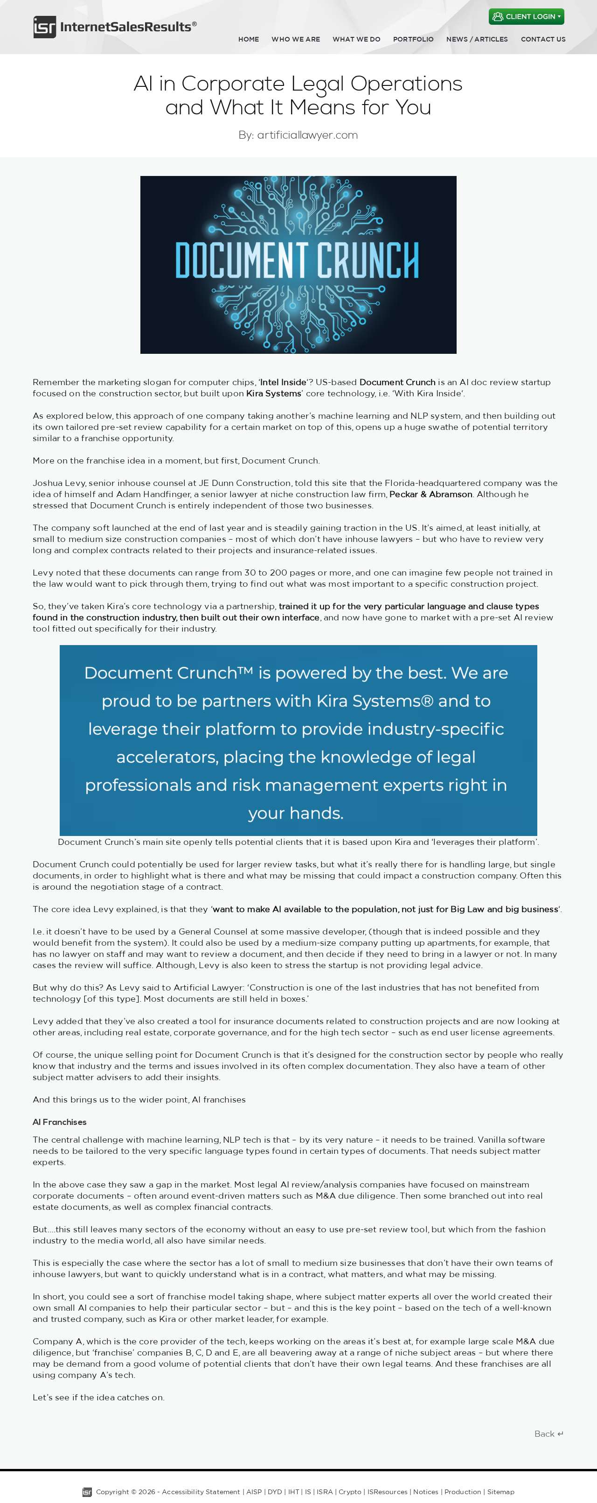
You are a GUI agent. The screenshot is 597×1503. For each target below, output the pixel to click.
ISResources (388, 1492)
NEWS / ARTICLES (477, 39)
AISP (254, 1492)
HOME (248, 39)
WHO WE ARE (295, 39)
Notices (425, 1492)
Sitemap (500, 1492)
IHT (293, 1492)
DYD (275, 1492)
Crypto (350, 1492)
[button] (526, 10)
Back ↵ (549, 1433)
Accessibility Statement (201, 1492)
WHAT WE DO (357, 39)
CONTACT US (543, 39)
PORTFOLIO (413, 39)
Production (462, 1492)
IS (308, 1492)
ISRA (325, 1492)
